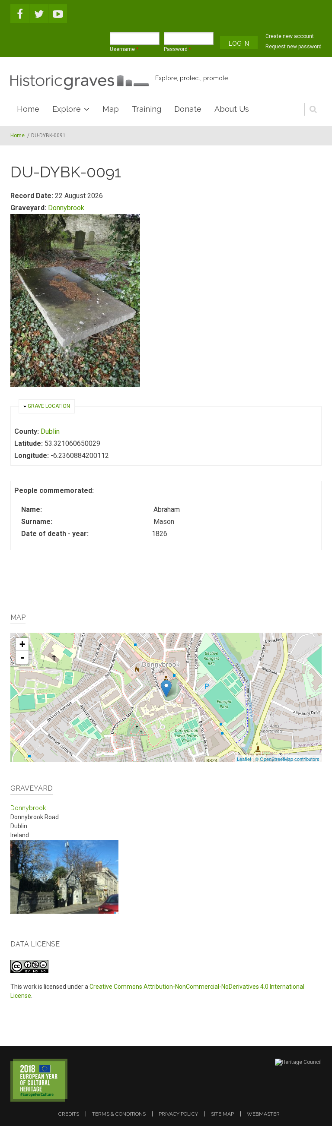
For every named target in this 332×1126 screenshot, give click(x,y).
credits (68, 1114)
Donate (187, 109)
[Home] (79, 82)
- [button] (22, 657)
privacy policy (178, 1114)
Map (110, 109)
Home (28, 109)
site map (222, 1114)
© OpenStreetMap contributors (287, 758)
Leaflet (244, 758)
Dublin (50, 431)
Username (124, 49)
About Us (231, 109)
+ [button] (22, 644)
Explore (66, 109)
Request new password (293, 47)
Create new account (289, 36)
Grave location (49, 406)
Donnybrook (66, 208)
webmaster (263, 1114)
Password (177, 49)
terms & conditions (119, 1114)
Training (146, 109)
